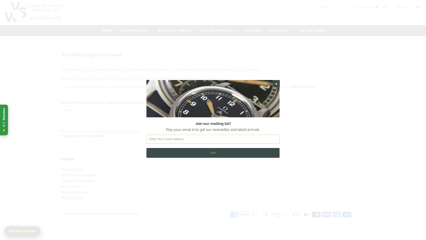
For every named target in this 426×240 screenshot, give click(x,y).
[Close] (276, 83)
